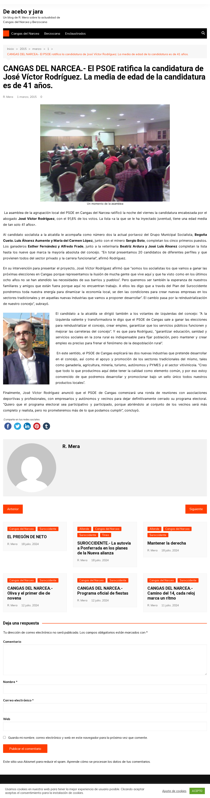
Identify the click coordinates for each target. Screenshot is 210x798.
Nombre (10, 682)
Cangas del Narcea (25, 33)
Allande (84, 528)
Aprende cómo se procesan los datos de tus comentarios (108, 761)
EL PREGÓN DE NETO (27, 536)
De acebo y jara (23, 11)
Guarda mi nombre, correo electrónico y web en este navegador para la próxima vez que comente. (78, 738)
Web (6, 719)
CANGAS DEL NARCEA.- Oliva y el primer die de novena (30, 593)
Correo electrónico (18, 700)
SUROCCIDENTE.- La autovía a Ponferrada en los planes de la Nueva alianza (104, 548)
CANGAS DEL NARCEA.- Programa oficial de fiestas (102, 591)
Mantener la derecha (166, 543)
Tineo (105, 535)
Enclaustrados (75, 33)
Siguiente (196, 509)
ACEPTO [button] (197, 790)
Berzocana (52, 33)
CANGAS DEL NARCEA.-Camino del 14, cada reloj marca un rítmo (171, 593)
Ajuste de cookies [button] (174, 791)
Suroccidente (48, 528)
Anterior (13, 509)
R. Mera (8, 97)
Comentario (12, 642)
